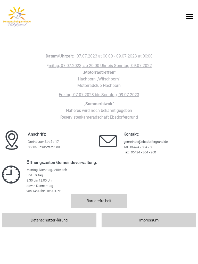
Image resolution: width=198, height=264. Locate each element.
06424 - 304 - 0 (141, 147)
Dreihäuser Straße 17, (43, 142)
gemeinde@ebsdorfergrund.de (145, 142)
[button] (189, 16)
